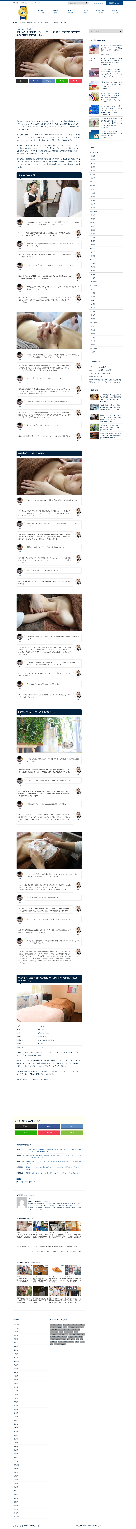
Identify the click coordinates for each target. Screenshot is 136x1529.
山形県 (93, 174)
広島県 (93, 293)
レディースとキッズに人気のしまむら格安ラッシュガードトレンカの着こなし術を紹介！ (111, 133)
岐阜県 (93, 226)
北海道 (93, 156)
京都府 (93, 270)
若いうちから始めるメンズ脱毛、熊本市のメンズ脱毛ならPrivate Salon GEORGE (56, 1251)
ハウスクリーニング (55, 1329)
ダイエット (71, 1327)
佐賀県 (93, 330)
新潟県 (93, 245)
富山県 (93, 248)
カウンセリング (80, 1324)
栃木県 (93, 204)
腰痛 (51, 1344)
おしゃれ (52, 1324)
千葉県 (93, 196)
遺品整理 (56, 1344)
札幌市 (16, 1439)
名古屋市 (64, 1337)
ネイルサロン (79, 1327)
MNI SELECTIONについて (98, 3)
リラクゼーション (63, 1334)
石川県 (93, 252)
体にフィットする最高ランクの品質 (100, 370)
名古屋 (93, 219)
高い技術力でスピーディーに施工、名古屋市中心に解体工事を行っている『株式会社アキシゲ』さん (54, 1162)
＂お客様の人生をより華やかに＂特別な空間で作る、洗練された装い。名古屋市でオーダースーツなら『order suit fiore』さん (54, 1151)
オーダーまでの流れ (95, 376)
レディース (72, 1334)
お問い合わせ (115, 3)
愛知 (68, 1339)
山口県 (93, 304)
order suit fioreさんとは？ (97, 367)
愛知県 (19, 1145)
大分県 (93, 337)
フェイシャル (34, 1182)
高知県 (93, 315)
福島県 (93, 178)
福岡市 (60, 1342)
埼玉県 (93, 193)
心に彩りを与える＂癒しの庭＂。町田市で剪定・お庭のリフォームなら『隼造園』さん (110, 428)
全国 (15, 1343)
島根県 (93, 300)
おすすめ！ (66, 1324)
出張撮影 (52, 1337)
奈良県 (93, 274)
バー (64, 1329)
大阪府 (93, 263)
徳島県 (93, 311)
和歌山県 (94, 282)
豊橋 (92, 222)
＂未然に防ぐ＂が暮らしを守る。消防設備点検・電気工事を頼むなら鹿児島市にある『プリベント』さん (110, 408)
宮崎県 (93, 344)
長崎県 (93, 333)
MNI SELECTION (90, 1526)
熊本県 (93, 341)
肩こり (82, 1342)
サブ (30, 1198)
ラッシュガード (68, 1332)
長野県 (93, 241)
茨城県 (93, 200)
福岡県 (93, 326)
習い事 (77, 1342)
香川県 (93, 307)
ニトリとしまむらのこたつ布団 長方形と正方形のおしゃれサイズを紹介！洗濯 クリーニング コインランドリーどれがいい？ (111, 73)
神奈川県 (94, 189)
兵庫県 (93, 267)
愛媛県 (93, 319)
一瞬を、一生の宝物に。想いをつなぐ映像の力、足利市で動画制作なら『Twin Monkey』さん (110, 436)
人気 (83, 1334)
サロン (26, 1182)
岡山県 (93, 289)
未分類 (16, 1435)
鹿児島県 (94, 348)
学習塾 (80, 1337)
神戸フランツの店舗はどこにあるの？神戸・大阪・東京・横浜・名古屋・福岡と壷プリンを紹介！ (111, 60)
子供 (76, 1337)
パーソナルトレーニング (73, 1329)
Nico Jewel (41, 1047)
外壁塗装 (70, 1337)
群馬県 (93, 208)
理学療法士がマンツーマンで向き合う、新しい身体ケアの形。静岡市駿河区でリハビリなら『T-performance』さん (110, 418)
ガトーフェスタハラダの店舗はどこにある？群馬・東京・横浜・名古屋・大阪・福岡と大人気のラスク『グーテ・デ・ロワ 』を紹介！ (111, 97)
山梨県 (93, 237)
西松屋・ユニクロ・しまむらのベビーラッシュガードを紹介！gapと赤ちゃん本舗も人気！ (112, 84)
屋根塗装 (58, 1339)
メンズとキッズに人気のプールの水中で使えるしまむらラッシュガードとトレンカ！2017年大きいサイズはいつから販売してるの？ (111, 122)
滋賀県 (93, 278)
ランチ (76, 1332)
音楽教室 (63, 1344)
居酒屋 (52, 1339)
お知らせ (16, 1328)
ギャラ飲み (59, 1327)
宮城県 (93, 167)
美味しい (71, 1342)
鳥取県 (93, 296)
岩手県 (93, 163)
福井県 (93, 256)
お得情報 (16, 1324)
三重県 (93, 230)
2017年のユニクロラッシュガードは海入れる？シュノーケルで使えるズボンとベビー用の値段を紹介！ (111, 49)
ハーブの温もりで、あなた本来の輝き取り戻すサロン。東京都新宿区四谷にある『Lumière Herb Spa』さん (110, 398)
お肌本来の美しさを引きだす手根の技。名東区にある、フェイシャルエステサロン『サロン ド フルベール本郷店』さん (54, 1156)
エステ (20, 1182)
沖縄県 (93, 352)
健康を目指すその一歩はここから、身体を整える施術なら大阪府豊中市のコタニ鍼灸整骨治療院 (47, 1246)
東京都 (93, 185)
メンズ (61, 1332)
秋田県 (93, 170)
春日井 (52, 1342)
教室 (77, 1339)
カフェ (52, 1327)
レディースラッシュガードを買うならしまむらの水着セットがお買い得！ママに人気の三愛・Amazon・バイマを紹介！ (111, 109)
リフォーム (53, 1334)
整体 (81, 1339)
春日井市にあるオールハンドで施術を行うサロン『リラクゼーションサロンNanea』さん (53, 1173)
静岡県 (93, 233)
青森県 (93, 159)
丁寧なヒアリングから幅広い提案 (99, 373)
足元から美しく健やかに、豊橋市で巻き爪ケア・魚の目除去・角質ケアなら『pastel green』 (52, 1168)
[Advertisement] (49, 99)
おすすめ (59, 1324)
